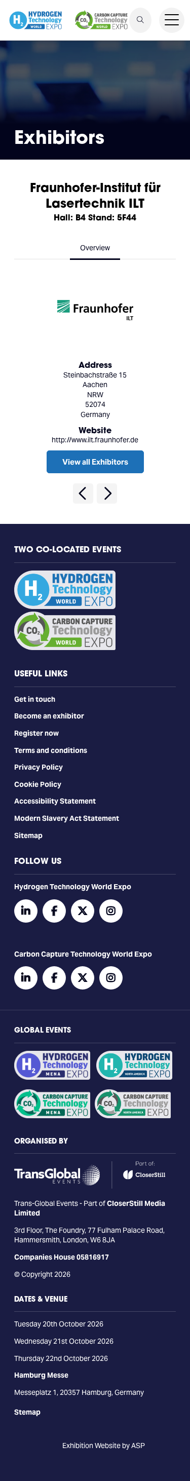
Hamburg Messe (41, 1375)
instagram (111, 911)
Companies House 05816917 (61, 1257)
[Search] (140, 20)
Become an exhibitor (49, 715)
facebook (54, 911)
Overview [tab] (95, 247)
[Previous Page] (83, 493)
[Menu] (171, 20)
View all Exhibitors (95, 462)
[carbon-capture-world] (65, 647)
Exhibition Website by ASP (103, 1445)
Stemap (27, 1412)
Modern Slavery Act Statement (66, 818)
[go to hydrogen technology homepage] (35, 20)
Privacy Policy (38, 767)
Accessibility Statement (55, 801)
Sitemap (28, 835)
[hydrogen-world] (65, 606)
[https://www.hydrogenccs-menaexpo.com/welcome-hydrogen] (52, 1077)
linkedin (25, 911)
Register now (36, 733)
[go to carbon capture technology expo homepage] (101, 20)
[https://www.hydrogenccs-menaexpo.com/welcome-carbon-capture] (52, 1115)
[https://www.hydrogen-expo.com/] (134, 1077)
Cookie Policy (37, 784)
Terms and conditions (50, 750)
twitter (82, 911)
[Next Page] (107, 493)
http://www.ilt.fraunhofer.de (95, 439)
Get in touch (34, 699)
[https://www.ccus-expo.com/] (133, 1115)
